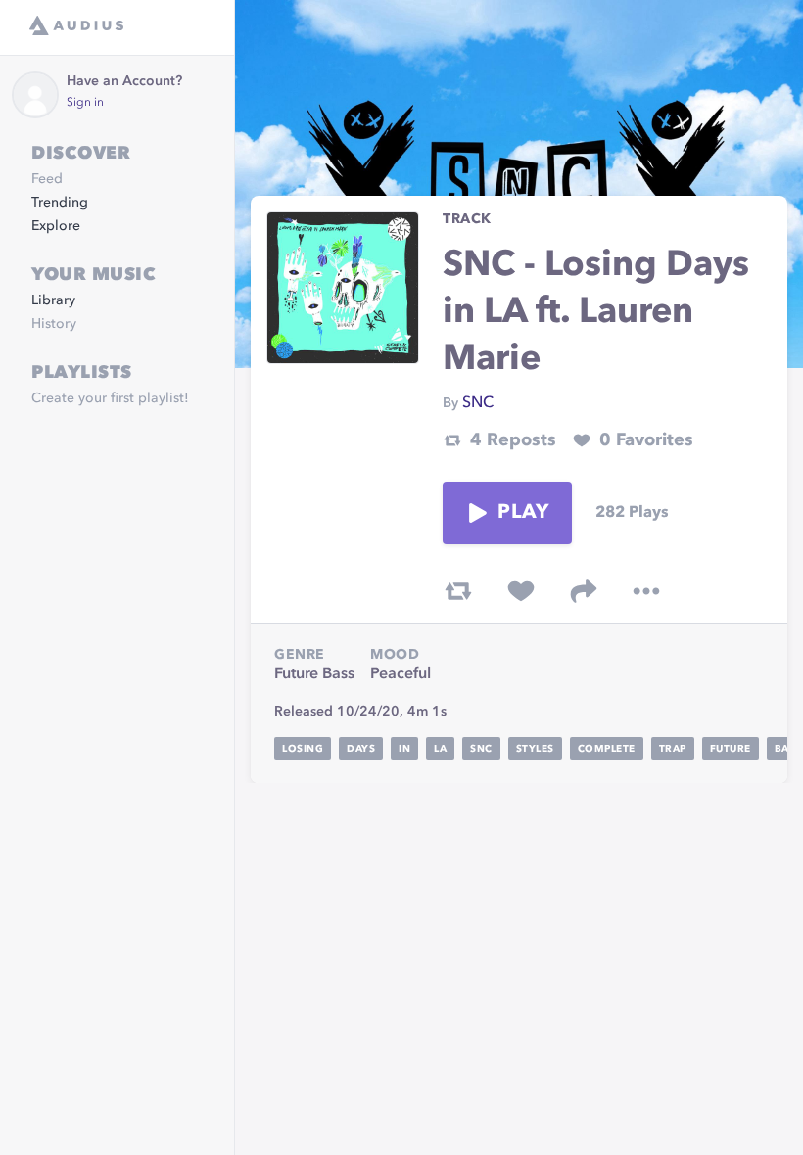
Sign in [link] (85, 103)
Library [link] (53, 300)
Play (522, 513)
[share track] (583, 591)
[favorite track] (521, 591)
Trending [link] (59, 202)
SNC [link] (478, 403)
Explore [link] (55, 226)
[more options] (646, 591)
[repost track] (458, 591)
